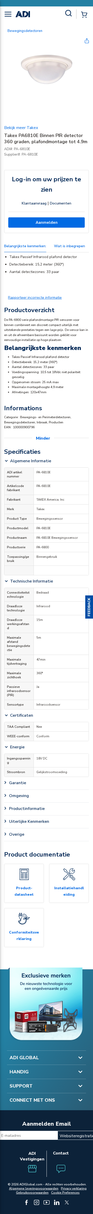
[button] (89, 607)
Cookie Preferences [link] (65, 1193)
